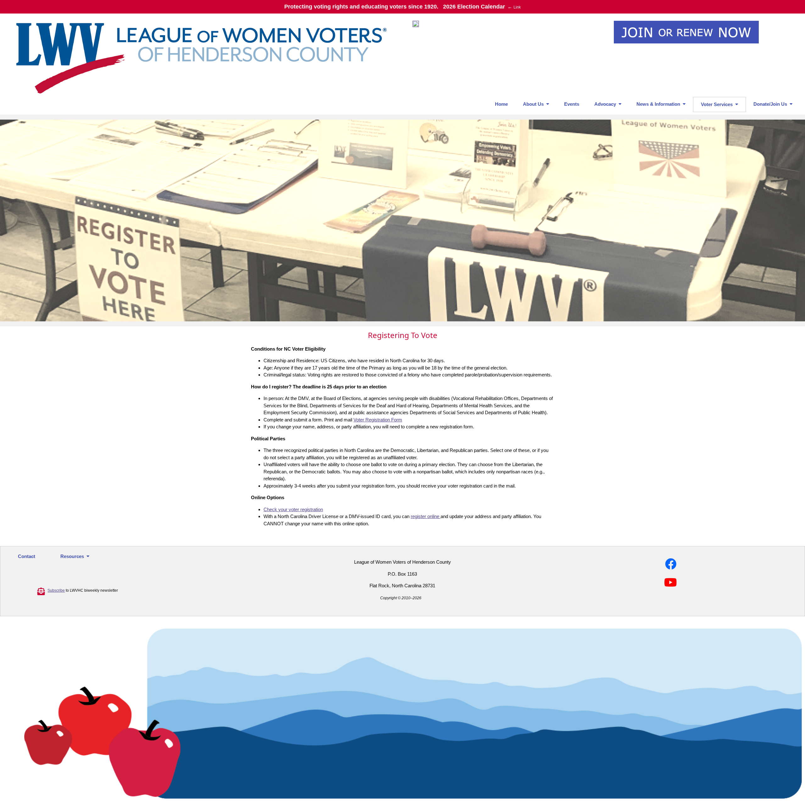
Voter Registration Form (377, 419)
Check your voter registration (293, 509)
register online (426, 516)
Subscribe (56, 590)
